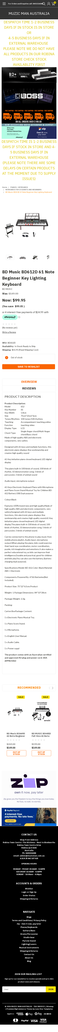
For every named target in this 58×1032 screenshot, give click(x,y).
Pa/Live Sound (29, 941)
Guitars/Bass (29, 931)
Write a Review (9, 332)
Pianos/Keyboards (29, 927)
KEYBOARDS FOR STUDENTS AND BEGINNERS (23, 190)
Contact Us (29, 954)
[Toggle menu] (4, 5)
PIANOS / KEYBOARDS (19, 187)
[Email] (7, 374)
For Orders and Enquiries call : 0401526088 (25, 4)
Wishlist (29, 889)
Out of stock (16, 753)
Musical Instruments (29, 947)
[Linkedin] (18, 374)
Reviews (29, 388)
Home (4, 187)
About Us (29, 958)
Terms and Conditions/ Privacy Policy (29, 920)
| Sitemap (49, 1006)
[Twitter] (14, 374)
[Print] (11, 374)
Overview (29, 382)
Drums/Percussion (29, 934)
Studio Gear (29, 937)
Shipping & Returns (29, 899)
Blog (29, 961)
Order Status (29, 895)
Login (24, 892)
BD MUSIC (7, 289)
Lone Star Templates (44, 1009)
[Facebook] (3, 374)
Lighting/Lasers (29, 944)
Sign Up (32, 892)
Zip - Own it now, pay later (29, 924)
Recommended (29, 688)
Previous (5, 225)
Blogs (29, 917)
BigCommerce (20, 1009)
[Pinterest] (22, 374)
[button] (29, 75)
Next (53, 225)
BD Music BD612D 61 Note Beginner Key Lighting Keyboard (29, 192)
